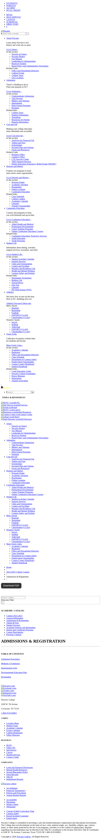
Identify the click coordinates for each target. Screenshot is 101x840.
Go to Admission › (14, 91)
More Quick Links (14, 544)
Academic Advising (20, 185)
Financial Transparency (16, 790)
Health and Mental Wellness (23, 271)
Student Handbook (19, 366)
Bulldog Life (17, 280)
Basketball (16, 310)
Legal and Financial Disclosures (19, 767)
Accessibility (11, 800)
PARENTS (11, 5)
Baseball (15, 308)
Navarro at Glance (19, 54)
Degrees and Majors (14, 166)
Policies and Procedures (16, 793)
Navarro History (18, 56)
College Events (18, 73)
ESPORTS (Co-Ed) (20, 315)
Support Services (19, 261)
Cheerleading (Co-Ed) (21, 317)
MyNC (9, 745)
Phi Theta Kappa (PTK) (22, 290)
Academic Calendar (20, 201)
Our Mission (17, 59)
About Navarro (12, 38)
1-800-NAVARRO (9, 713)
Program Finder (18, 182)
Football (15, 313)
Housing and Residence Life (23, 268)
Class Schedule (18, 196)
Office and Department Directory (25, 71)
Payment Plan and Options (23, 147)
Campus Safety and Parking (23, 273)
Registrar (15, 108)
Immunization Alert (9, 668)
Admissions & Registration (17, 620)
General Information (14, 618)
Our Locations (18, 78)
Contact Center (12, 757)
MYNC (9, 15)
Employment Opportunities (23, 362)
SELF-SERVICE (13, 17)
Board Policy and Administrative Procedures (30, 66)
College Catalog (18, 199)
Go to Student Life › (14, 254)
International (17, 103)
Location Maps (12, 723)
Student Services (13, 625)
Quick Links (11, 334)
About (9, 424)
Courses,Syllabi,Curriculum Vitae (20, 811)
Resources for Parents (21, 120)
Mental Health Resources (16, 770)
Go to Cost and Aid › (15, 136)
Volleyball (16, 327)
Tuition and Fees (18, 143)
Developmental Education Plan (14, 672)
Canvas (9, 752)
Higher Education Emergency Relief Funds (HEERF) (34, 164)
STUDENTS (11, 3)
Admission (10, 80)
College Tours (17, 75)
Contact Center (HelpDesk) (23, 364)
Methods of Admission (10, 663)
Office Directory (13, 735)
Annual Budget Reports (16, 795)
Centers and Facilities (20, 266)
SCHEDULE (12, 22)
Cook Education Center (21, 371)
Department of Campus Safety (24, 359)
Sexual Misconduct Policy (17, 772)
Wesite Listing (12, 804)
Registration (17, 187)
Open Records (12, 774)
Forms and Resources (20, 150)
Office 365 (10, 748)
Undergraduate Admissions (23, 96)
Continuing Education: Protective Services (29, 236)
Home (8, 567)
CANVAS (10, 19)
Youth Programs (18, 241)
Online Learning (18, 189)
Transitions (16, 117)
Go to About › (12, 49)
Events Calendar (13, 730)
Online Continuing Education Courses (27, 231)
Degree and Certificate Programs (19, 630)
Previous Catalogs (13, 635)
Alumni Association (20, 381)
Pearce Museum (18, 376)
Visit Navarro (17, 98)
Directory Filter (7, 600)
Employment (11, 818)
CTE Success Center (20, 159)
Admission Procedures (10, 659)
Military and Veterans (20, 101)
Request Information (20, 122)
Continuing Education (21, 192)
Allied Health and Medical (23, 224)
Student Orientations (20, 115)
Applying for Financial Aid (23, 140)
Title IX (9, 777)
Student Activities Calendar (23, 259)
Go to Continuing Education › (18, 219)
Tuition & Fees (12, 623)
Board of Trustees (19, 63)
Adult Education (18, 238)
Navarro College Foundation (23, 374)
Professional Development (22, 226)
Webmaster (11, 807)
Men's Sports (11, 516)
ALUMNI (10, 8)
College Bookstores (14, 733)
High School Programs (21, 105)
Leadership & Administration (24, 61)
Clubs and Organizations (22, 264)
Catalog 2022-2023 (14, 616)
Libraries (15, 203)
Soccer (14, 322)
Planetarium (16, 378)
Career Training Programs (22, 229)
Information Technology (22, 278)
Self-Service (11, 750)
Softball (15, 325)
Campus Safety (12, 813)
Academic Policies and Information (21, 627)
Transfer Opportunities (21, 206)
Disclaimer (10, 802)
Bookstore (16, 352)
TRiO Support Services (21, 162)
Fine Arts (15, 285)
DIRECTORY (12, 24)
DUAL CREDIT (13, 10)
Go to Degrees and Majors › (17, 177)
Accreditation (11, 788)
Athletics (10, 292)
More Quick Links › (14, 345)
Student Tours (12, 726)
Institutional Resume (14, 779)
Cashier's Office (18, 157)
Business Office (18, 154)
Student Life (11, 243)
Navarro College (24, 837)
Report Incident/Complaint (17, 816)
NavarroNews (17, 283)
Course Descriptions (14, 632)
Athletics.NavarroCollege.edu (18, 303)
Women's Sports (13, 530)
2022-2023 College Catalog (17, 572)
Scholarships (17, 145)
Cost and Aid (11, 124)
